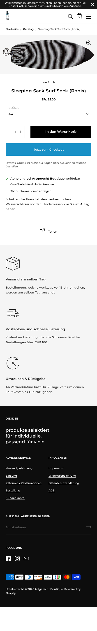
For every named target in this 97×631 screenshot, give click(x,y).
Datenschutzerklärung (63, 483)
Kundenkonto (15, 498)
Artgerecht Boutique (49, 589)
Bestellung (13, 490)
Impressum (56, 468)
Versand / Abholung (19, 468)
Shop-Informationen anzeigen (30, 191)
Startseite (12, 29)
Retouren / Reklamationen (24, 483)
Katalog (28, 29)
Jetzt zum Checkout (49, 149)
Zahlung (11, 475)
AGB (51, 490)
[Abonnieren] (88, 528)
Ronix (51, 82)
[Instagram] (17, 558)
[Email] (26, 558)
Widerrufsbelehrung (62, 475)
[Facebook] (8, 558)
